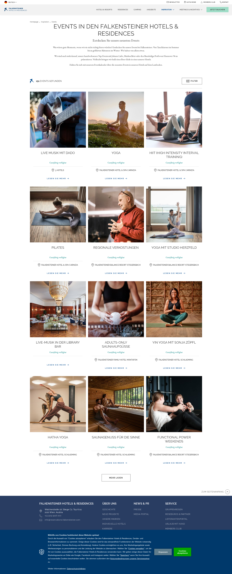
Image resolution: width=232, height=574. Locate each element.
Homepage (34, 22)
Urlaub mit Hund (175, 524)
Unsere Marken (111, 519)
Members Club (173, 529)
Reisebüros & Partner (177, 514)
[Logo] (15, 9)
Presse (138, 509)
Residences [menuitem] (123, 10)
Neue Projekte (110, 514)
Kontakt (225, 2)
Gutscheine (191, 2)
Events (54, 22)
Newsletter (174, 2)
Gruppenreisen (174, 509)
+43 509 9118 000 (53, 515)
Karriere (107, 529)
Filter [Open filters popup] (194, 81)
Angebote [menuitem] (151, 10)
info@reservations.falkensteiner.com (62, 520)
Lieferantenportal (176, 519)
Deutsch (11, 2)
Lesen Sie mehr (57, 178)
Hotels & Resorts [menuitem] (104, 10)
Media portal (141, 514)
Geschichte (108, 509)
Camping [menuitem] (137, 10)
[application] (116, 552)
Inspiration (45, 22)
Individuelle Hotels (114, 524)
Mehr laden (116, 478)
